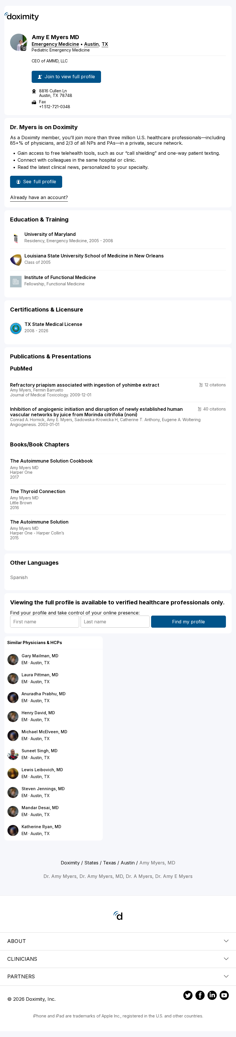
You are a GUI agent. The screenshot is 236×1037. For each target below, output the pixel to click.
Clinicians (22, 959)
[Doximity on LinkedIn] (212, 996)
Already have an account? (39, 197)
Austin (91, 44)
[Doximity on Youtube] (224, 996)
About (16, 941)
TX (105, 44)
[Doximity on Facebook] (200, 996)
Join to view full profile (70, 76)
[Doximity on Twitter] (188, 996)
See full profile (39, 183)
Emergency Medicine (55, 44)
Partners (21, 976)
